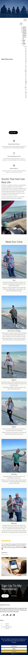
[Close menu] (21, 24)
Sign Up (5, 596)
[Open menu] (25, 20)
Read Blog (5, 132)
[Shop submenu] (24, 45)
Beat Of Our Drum (7, 59)
